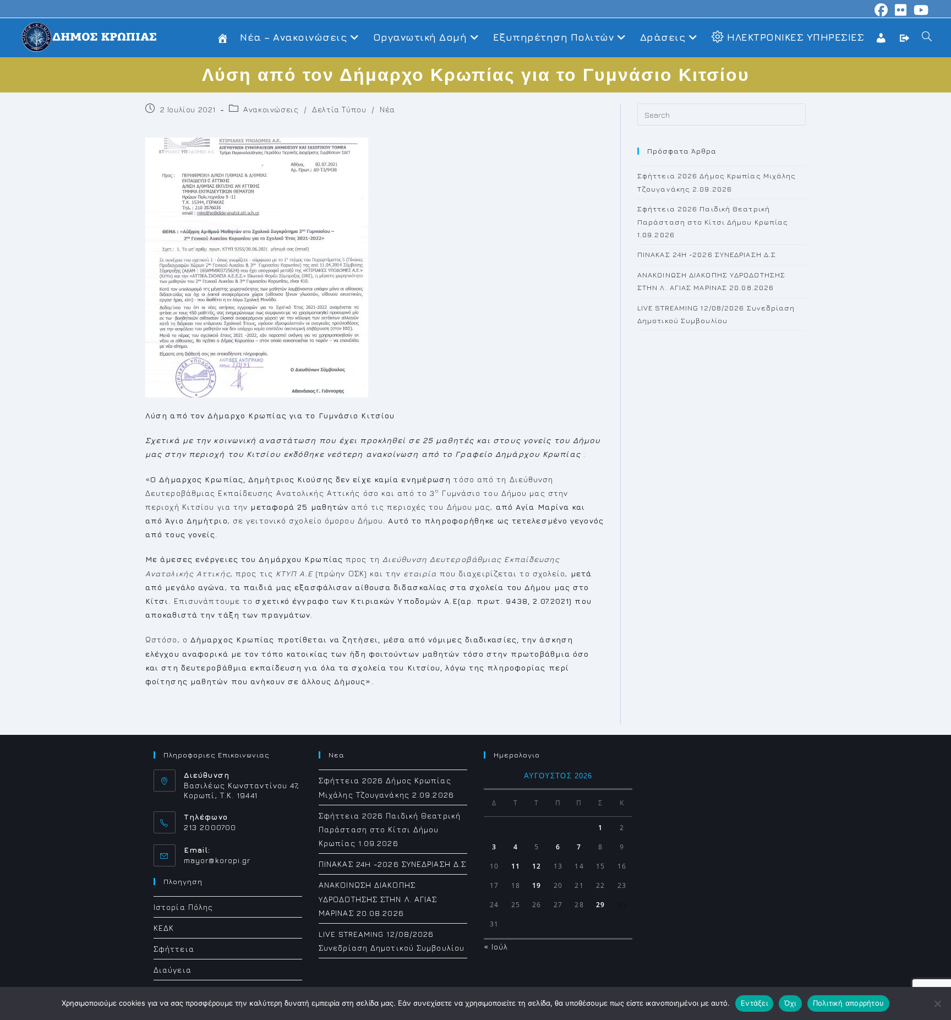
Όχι (790, 1003)
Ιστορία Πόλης (183, 907)
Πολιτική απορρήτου (848, 1003)
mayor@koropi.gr (217, 860)
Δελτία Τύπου (339, 109)
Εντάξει (754, 1003)
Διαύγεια (173, 969)
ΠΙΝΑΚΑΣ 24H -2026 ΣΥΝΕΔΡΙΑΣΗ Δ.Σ (706, 254)
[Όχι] (937, 1003)
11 (515, 866)
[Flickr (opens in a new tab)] (901, 10)
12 (536, 866)
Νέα (387, 109)
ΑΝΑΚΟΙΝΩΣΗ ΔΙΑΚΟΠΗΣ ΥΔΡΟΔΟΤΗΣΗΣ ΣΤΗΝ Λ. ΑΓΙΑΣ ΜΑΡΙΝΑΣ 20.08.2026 (378, 898)
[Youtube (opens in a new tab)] (919, 10)
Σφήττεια (174, 948)
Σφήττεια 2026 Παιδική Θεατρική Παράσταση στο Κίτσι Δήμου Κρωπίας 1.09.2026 (712, 221)
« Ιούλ (496, 946)
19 (536, 885)
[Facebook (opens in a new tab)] (881, 10)
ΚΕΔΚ (164, 927)
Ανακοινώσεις (270, 109)
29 (600, 904)
